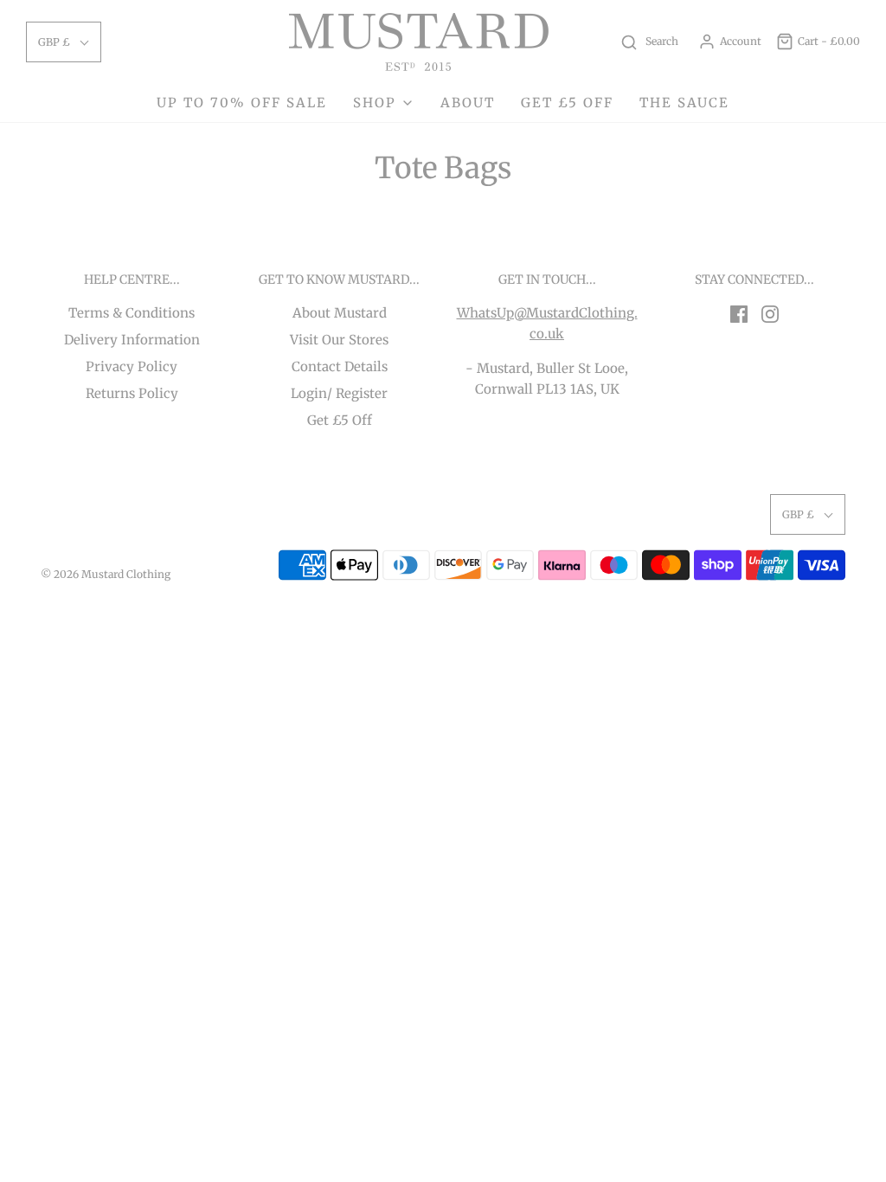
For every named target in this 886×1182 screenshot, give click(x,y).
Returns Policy (132, 393)
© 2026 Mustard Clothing (105, 574)
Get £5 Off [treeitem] (567, 102)
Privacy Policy (131, 366)
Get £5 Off (339, 420)
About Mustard (339, 313)
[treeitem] (383, 103)
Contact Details (340, 366)
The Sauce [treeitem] (684, 102)
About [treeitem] (467, 102)
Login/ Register (339, 393)
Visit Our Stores (339, 339)
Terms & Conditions (131, 313)
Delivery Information (132, 339)
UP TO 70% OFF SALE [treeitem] (242, 102)
